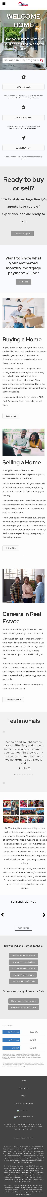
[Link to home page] (23, 3)
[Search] (41, 60)
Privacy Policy (32, 1124)
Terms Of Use (12, 1124)
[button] (23, 282)
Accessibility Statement (19, 1127)
